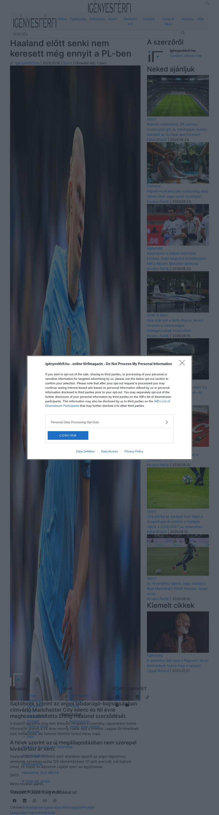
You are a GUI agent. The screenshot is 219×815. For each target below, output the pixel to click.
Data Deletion (85, 451)
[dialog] (109, 407)
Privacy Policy (133, 451)
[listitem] (109, 422)
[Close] (183, 364)
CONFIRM (68, 435)
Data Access (109, 451)
